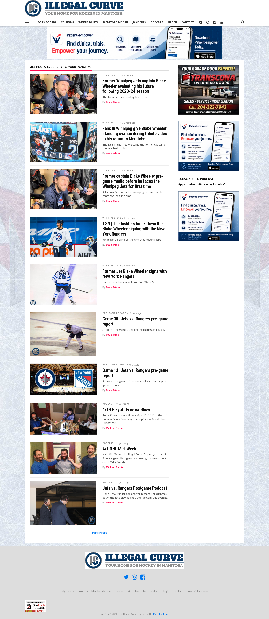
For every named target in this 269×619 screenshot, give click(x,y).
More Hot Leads (161, 614)
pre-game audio (113, 364)
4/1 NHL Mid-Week (119, 448)
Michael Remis (114, 428)
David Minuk (113, 102)
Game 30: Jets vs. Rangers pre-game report (135, 321)
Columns (67, 22)
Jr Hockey (139, 22)
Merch (172, 22)
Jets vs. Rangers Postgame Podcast (134, 488)
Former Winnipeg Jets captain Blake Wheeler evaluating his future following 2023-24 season (134, 86)
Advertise (134, 591)
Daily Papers (47, 22)
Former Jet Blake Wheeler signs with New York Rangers (134, 274)
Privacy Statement (198, 591)
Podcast (157, 22)
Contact (187, 22)
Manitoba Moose (115, 22)
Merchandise (150, 591)
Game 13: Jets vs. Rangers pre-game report (135, 373)
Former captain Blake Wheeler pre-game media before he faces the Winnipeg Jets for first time (132, 181)
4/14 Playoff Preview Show (126, 409)
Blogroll (166, 591)
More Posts (99, 533)
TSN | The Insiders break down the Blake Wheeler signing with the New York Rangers (133, 228)
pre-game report (114, 313)
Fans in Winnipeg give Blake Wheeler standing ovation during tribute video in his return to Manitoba (134, 133)
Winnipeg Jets (88, 22)
